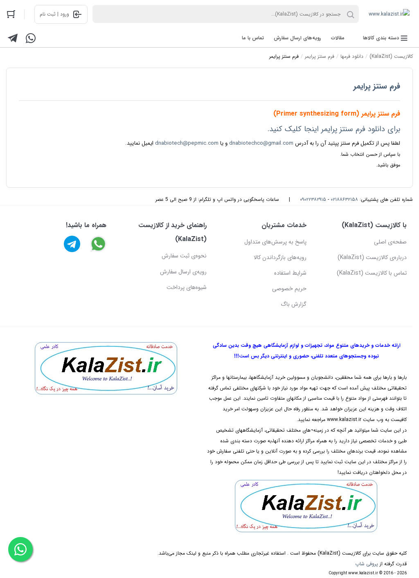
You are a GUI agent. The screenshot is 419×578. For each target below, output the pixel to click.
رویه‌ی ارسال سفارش (183, 271)
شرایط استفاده (290, 273)
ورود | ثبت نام (54, 14)
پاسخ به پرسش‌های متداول (275, 241)
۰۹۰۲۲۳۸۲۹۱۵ (313, 199)
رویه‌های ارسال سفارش (297, 38)
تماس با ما (253, 38)
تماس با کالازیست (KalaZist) (372, 273)
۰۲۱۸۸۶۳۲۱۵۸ (344, 199)
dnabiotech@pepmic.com (187, 143)
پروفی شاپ (366, 564)
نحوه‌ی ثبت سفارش (184, 255)
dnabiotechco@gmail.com (261, 143)
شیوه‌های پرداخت (187, 287)
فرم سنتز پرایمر (377, 86)
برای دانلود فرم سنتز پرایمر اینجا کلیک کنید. (334, 129)
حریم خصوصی (289, 288)
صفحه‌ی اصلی (390, 241)
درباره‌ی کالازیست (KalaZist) (372, 257)
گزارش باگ (293, 304)
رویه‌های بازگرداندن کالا (280, 257)
